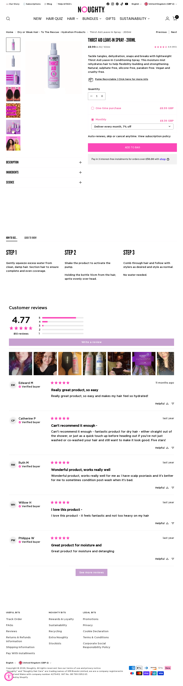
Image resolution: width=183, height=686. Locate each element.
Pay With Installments (20, 653)
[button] (61, 318)
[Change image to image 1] (13, 45)
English (135, 4)
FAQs (9, 625)
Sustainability (58, 625)
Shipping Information (20, 647)
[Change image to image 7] (13, 143)
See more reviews (91, 572)
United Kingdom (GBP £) (161, 4)
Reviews (11, 631)
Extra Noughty (58, 637)
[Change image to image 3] (13, 77)
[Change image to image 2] (13, 61)
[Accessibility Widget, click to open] (8, 676)
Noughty (31, 668)
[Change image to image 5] (13, 110)
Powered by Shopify (17, 677)
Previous (161, 32)
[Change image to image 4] (13, 94)
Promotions (90, 619)
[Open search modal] (8, 18)
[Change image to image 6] (13, 127)
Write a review (91, 342)
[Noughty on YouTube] (126, 4)
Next (174, 32)
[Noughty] (91, 9)
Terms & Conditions (96, 637)
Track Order (14, 619)
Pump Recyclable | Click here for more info (121, 79)
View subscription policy (154, 136)
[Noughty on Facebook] (108, 4)
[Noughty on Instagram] (112, 4)
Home (9, 32)
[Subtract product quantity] (91, 96)
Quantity (94, 89)
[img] (29, 386)
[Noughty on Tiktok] (121, 4)
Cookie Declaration (95, 631)
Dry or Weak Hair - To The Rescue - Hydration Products (51, 32)
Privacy (88, 625)
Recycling (55, 631)
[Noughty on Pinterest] (117, 4)
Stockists (55, 643)
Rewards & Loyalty (61, 619)
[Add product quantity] (102, 96)
